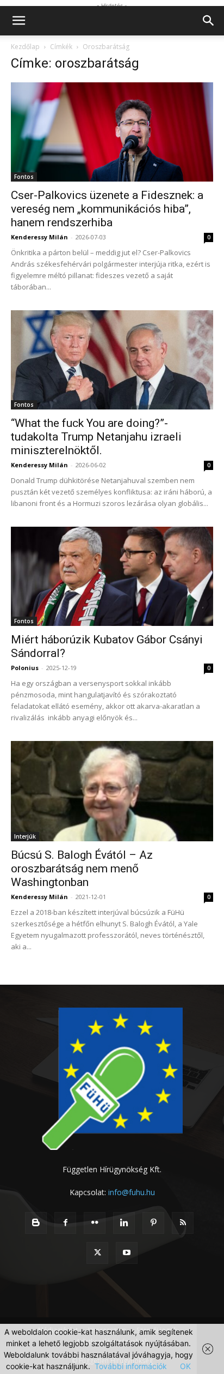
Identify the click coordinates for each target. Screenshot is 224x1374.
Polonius (25, 668)
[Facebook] (65, 1223)
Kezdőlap (25, 46)
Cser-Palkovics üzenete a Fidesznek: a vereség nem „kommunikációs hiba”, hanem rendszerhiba (107, 209)
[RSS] (183, 1223)
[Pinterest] (153, 1223)
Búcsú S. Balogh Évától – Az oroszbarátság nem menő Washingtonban (82, 868)
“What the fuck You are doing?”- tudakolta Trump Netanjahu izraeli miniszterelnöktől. (96, 437)
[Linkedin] (124, 1223)
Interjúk (25, 836)
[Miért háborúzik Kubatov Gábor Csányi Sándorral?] (112, 576)
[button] (18, 20)
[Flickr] (94, 1223)
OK (185, 1366)
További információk (131, 1366)
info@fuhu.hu (131, 1192)
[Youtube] (127, 1253)
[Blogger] (36, 1223)
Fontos (24, 176)
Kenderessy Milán (39, 237)
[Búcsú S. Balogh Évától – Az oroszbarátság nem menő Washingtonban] (112, 791)
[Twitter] (97, 1253)
